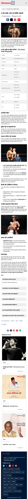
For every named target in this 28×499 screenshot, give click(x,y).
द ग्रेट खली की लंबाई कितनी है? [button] (8, 299)
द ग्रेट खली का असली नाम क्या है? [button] (9, 279)
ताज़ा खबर (9, 475)
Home (3, 9)
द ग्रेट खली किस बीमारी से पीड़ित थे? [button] (9, 304)
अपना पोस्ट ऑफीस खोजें (15, 472)
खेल (23, 472)
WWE (21, 320)
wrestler (12, 320)
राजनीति (13, 481)
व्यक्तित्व (4, 362)
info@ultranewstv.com (9, 460)
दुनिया (4, 478)
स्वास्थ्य (11, 484)
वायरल (14, 488)
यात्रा (9, 481)
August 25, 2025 (17, 16)
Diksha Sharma (6, 16)
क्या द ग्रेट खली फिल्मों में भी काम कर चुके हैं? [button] (11, 310)
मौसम (4, 481)
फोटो (12, 478)
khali (17, 320)
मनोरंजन (21, 478)
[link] (15, 19)
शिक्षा (21, 484)
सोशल (9, 488)
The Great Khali (5, 320)
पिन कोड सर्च (6, 472)
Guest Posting (17, 491)
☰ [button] (26, 3)
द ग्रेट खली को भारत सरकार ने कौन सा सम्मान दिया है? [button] (13, 315)
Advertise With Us (7, 491)
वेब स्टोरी (17, 469)
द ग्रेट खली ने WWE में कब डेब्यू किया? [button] (10, 293)
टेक (4, 475)
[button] (7, 19)
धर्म (8, 478)
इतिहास (4, 469)
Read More (20, 371)
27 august (3, 324)
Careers (5, 494)
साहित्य (4, 488)
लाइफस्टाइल (5, 484)
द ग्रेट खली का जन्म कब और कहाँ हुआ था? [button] (10, 288)
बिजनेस (16, 478)
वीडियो (16, 484)
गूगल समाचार (11, 469)
